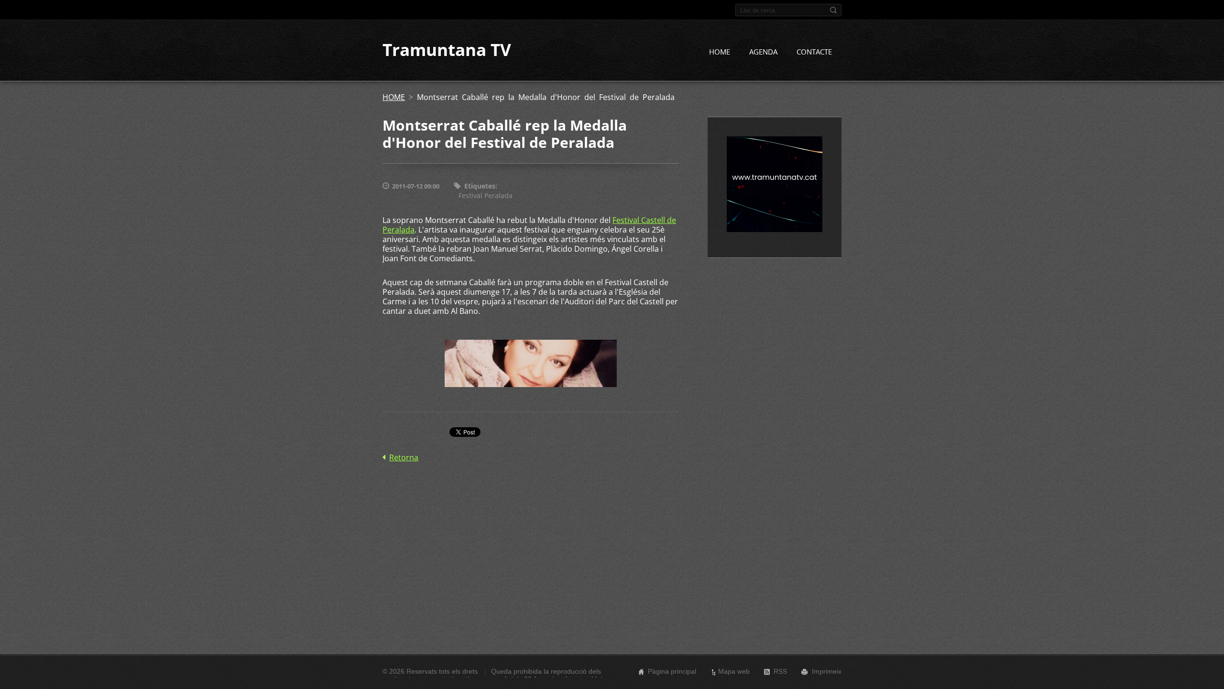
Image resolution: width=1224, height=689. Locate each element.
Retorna (403, 457)
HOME (719, 51)
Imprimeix (827, 671)
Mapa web (734, 671)
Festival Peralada (486, 195)
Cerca (833, 10)
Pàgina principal (672, 671)
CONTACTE (814, 51)
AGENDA (763, 51)
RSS (780, 671)
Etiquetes (479, 185)
